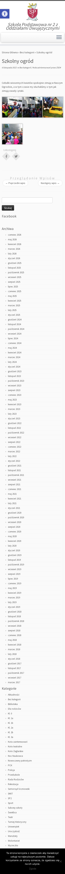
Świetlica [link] (12, 812)
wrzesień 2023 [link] (14, 385)
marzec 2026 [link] (14, 248)
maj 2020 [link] (12, 536)
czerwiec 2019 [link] (14, 583)
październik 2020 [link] (16, 517)
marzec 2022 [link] (14, 451)
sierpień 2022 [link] (14, 442)
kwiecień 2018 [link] (14, 644)
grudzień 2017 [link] (14, 663)
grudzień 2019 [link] (14, 555)
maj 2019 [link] (12, 588)
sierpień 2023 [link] (14, 390)
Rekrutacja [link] (13, 784)
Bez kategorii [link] (27, 52)
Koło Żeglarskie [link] (15, 751)
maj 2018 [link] (12, 640)
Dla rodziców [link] (14, 708)
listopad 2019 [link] (14, 559)
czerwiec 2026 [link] (14, 234)
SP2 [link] (10, 798)
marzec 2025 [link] (14, 305)
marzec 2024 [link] (14, 357)
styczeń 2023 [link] (14, 418)
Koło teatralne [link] (15, 746)
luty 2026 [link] (12, 253)
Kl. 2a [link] (10, 727)
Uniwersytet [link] (13, 826)
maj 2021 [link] (12, 493)
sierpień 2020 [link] (14, 526)
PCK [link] (10, 765)
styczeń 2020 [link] (14, 550)
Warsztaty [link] (13, 836)
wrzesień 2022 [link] (14, 437)
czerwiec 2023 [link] (14, 394)
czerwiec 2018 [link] (14, 635)
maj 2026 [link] (12, 239)
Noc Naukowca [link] (15, 755)
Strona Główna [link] (10, 52)
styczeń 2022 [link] (14, 460)
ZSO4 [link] (58, 67)
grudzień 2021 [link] (14, 465)
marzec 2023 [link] (14, 409)
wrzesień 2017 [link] (14, 677)
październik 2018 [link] (16, 621)
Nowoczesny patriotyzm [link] (20, 760)
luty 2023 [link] (12, 413)
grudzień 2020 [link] (14, 512)
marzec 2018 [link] (14, 649)
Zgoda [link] (32, 868)
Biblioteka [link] (13, 704)
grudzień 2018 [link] (14, 611)
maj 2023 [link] (12, 399)
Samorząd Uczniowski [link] (19, 788)
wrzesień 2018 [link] (14, 625)
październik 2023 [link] (16, 380)
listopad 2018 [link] (14, 616)
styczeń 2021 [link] (14, 508)
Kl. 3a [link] (10, 737)
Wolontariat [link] (14, 840)
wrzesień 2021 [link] (14, 479)
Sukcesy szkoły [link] (15, 807)
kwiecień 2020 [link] (14, 541)
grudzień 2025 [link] (14, 263)
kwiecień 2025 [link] (14, 300)
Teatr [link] (10, 817)
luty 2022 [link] (12, 456)
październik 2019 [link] (16, 564)
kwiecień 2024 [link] (14, 352)
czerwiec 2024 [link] (14, 343)
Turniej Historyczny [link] (17, 821)
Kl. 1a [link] (10, 718)
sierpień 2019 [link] (14, 574)
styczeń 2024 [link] (14, 366)
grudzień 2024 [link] (14, 319)
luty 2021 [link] (12, 503)
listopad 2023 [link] (14, 376)
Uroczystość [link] (14, 831)
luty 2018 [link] (12, 654)
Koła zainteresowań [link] (41, 67)
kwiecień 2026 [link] (14, 244)
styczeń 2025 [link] (14, 314)
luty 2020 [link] (12, 545)
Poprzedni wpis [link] (15, 183)
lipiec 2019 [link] (13, 578)
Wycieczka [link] (13, 845)
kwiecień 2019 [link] (14, 592)
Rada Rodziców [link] (16, 779)
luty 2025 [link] (12, 310)
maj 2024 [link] (12, 347)
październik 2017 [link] (16, 672)
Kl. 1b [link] (10, 722)
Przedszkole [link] (14, 774)
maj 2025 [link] (12, 296)
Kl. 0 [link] (10, 713)
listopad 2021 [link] (14, 470)
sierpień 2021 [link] (14, 484)
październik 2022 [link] (16, 432)
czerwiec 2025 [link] (14, 291)
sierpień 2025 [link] (14, 281)
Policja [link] (11, 770)
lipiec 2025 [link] (13, 286)
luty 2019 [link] (12, 602)
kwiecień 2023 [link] (14, 404)
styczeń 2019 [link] (14, 607)
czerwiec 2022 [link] (14, 446)
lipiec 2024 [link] (13, 338)
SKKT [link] (10, 793)
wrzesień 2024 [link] (14, 333)
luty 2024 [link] (12, 362)
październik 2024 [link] (16, 329)
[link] (4, 13)
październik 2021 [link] (16, 475)
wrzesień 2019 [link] (14, 569)
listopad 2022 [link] (14, 427)
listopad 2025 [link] (14, 267)
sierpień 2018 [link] (14, 630)
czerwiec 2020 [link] (14, 531)
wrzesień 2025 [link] (14, 277)
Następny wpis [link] (50, 183)
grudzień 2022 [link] (14, 423)
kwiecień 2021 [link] (14, 498)
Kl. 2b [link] (10, 732)
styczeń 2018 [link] (14, 658)
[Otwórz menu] (59, 37)
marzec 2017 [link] (14, 682)
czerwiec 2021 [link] (14, 489)
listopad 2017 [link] (14, 668)
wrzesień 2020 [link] (14, 522)
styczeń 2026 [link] (14, 258)
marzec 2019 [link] (14, 597)
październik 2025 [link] (16, 272)
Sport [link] (10, 803)
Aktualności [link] (13, 694)
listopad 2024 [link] (14, 324)
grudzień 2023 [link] (14, 371)
